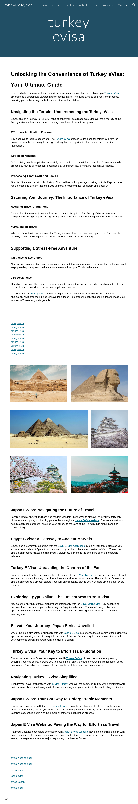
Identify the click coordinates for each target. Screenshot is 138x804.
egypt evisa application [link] (77, 4)
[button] (134, 5)
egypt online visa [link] (104, 4)
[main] (69, 28)
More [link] (121, 4)
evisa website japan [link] (49, 4)
